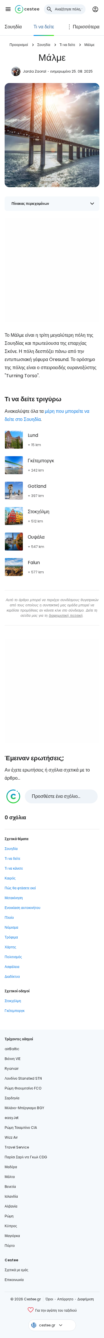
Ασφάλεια (12, 966)
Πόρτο (10, 1245)
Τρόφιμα (11, 937)
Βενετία (10, 1186)
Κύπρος (11, 1225)
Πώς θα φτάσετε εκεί (20, 888)
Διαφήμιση (85, 1299)
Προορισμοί (19, 44)
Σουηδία (13, 26)
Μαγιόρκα (12, 1235)
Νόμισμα (11, 927)
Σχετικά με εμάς (16, 1269)
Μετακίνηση (14, 897)
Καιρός (10, 878)
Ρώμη (9, 1216)
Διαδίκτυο (12, 976)
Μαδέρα (11, 1166)
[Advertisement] (52, 270)
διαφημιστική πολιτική (66, 615)
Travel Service (17, 1147)
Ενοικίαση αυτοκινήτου (22, 907)
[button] (8, 9)
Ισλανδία (11, 1196)
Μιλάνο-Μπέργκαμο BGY (24, 1107)
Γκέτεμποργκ (15, 1010)
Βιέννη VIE (13, 1058)
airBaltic (12, 1048)
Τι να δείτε (44, 26)
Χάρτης (10, 947)
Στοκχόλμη (13, 1000)
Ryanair (11, 1068)
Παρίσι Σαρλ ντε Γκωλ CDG (26, 1157)
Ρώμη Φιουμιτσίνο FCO (23, 1088)
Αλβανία (11, 1206)
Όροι (49, 1299)
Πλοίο (9, 917)
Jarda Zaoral (34, 71)
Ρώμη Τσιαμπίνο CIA (21, 1127)
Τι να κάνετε (14, 868)
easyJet (11, 1117)
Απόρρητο (65, 1299)
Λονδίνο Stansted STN (23, 1078)
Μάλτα (10, 1176)
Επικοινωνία (14, 1279)
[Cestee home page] (27, 9)
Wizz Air (11, 1137)
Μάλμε (89, 44)
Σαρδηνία (12, 1098)
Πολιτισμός (13, 956)
